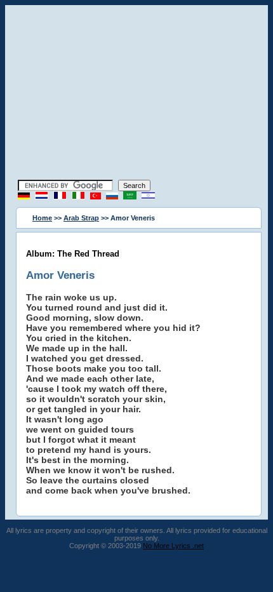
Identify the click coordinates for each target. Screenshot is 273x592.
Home (42, 218)
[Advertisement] (136, 94)
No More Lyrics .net (173, 545)
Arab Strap (81, 218)
